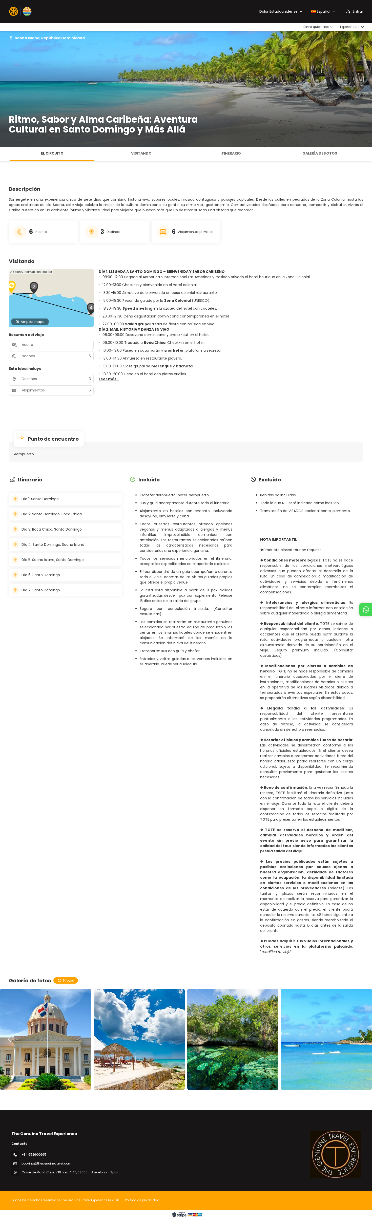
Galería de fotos (319, 153)
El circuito (52, 153)
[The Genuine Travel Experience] (335, 1154)
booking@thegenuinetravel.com (46, 1163)
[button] (5, 154)
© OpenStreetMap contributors (31, 271)
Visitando (141, 153)
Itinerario (230, 153)
